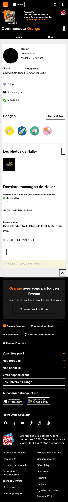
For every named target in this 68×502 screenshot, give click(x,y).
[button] (9, 164)
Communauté (21, 28)
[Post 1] (47, 131)
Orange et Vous (10, 222)
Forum (18, 36)
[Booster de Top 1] (22, 131)
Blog (50, 36)
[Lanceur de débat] (9, 131)
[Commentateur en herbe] (34, 131)
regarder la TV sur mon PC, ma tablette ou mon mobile (29, 194)
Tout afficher (55, 116)
